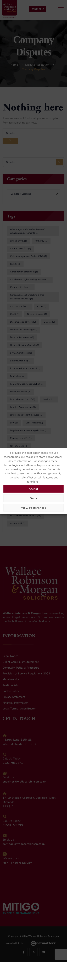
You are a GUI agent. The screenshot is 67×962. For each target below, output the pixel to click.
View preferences (33, 507)
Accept (33, 488)
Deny (33, 498)
